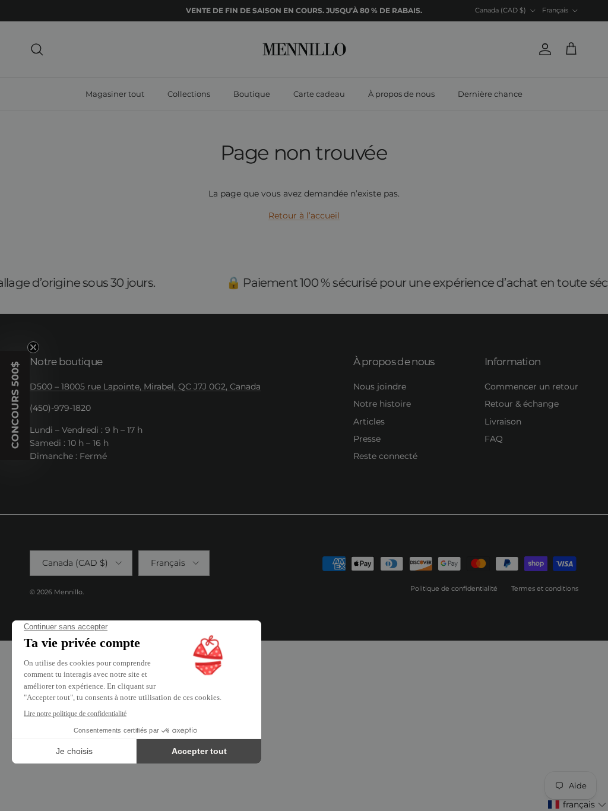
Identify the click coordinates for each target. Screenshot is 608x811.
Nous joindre (379, 386)
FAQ (493, 438)
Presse (367, 438)
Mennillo (68, 592)
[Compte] (542, 49)
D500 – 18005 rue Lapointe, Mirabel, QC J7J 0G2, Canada (145, 386)
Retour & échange (521, 403)
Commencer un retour (531, 386)
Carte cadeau (319, 94)
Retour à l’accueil (304, 215)
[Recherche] (37, 49)
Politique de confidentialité (454, 588)
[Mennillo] (304, 49)
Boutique (251, 94)
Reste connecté (385, 456)
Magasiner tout (115, 94)
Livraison (502, 421)
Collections (188, 94)
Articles (369, 421)
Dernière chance (490, 94)
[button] (577, 804)
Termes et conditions (544, 588)
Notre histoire (382, 403)
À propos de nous (401, 94)
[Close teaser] (33, 347)
